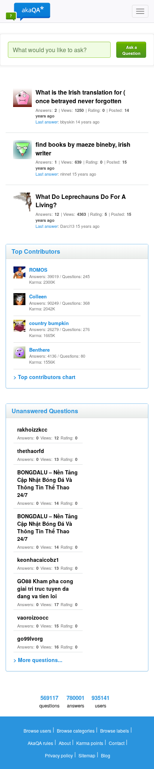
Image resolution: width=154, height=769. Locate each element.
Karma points (89, 743)
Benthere (39, 349)
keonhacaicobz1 (38, 559)
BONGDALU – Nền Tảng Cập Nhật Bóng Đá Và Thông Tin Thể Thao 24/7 (47, 483)
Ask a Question (131, 50)
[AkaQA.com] (28, 11)
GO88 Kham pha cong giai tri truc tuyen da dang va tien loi (45, 588)
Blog (105, 755)
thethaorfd (30, 450)
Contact (116, 743)
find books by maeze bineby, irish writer (83, 148)
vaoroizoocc (33, 617)
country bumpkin (49, 323)
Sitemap (86, 755)
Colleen (38, 296)
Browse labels (114, 730)
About (65, 743)
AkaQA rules (40, 743)
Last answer (47, 122)
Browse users (37, 730)
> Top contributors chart (44, 377)
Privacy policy (59, 755)
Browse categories (76, 730)
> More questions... (37, 660)
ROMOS (38, 269)
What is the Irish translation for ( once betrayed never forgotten (80, 96)
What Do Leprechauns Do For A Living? (81, 200)
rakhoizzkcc (32, 429)
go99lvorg (30, 638)
